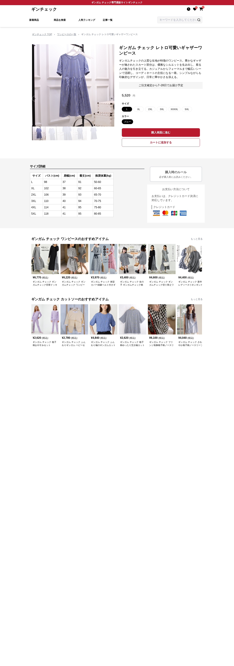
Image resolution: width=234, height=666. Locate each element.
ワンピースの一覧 (66, 34)
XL (138, 109)
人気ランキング (86, 20)
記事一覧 (108, 20)
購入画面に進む (160, 132)
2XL (150, 109)
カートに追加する (161, 142)
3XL (162, 109)
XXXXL (174, 109)
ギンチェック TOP (42, 34)
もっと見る (197, 238)
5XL (187, 109)
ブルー (127, 121)
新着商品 (34, 20)
